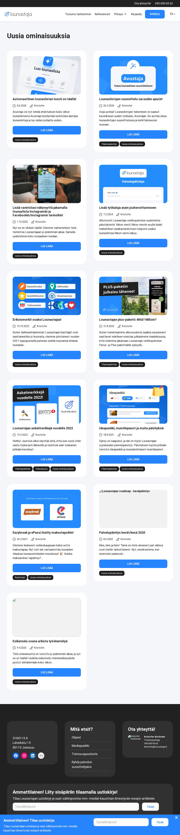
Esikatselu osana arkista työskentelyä (40, 641)
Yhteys (118, 14)
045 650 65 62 (151, 743)
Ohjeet (76, 737)
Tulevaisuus (41, 468)
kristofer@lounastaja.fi (155, 746)
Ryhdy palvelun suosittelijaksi (82, 764)
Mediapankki (80, 746)
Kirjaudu (136, 14)
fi (171, 14)
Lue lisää (47, 130)
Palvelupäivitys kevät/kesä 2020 (122, 532)
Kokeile (155, 14)
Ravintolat (20, 577)
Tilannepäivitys (109, 144)
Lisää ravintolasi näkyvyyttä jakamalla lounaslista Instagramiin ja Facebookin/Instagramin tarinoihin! (40, 211)
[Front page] (18, 14)
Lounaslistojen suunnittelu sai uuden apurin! (131, 99)
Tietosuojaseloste (85, 754)
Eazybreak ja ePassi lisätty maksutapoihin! (43, 532)
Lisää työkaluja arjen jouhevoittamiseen (127, 207)
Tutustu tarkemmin (78, 14)
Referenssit (102, 14)
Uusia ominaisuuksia (25, 140)
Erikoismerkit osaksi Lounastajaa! (37, 319)
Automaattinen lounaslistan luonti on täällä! (44, 99)
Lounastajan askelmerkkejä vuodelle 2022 (43, 428)
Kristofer (39, 105)
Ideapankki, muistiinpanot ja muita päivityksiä (131, 428)
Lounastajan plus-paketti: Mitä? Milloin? (127, 319)
